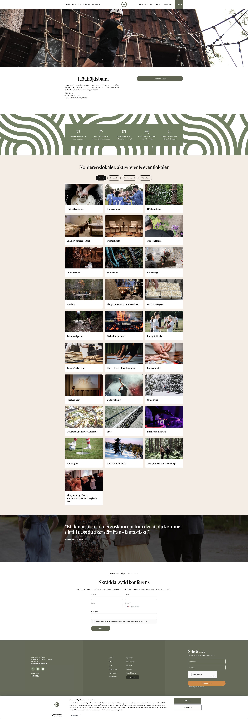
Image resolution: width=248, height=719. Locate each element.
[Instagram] (38, 669)
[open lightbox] (124, 38)
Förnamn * (94, 594)
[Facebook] (33, 669)
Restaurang (96, 4)
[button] (143, 4)
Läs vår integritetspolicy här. (196, 687)
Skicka (100, 628)
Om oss (129, 665)
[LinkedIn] (43, 669)
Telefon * (127, 603)
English (132, 677)
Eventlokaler (114, 178)
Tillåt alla (188, 701)
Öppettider (130, 661)
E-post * (93, 603)
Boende (67, 4)
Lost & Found (131, 673)
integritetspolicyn (142, 621)
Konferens (86, 4)
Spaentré (129, 658)
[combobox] (129, 606)
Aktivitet (101, 178)
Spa (79, 4)
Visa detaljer (74, 715)
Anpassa (186, 707)
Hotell (111, 658)
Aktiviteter (112, 677)
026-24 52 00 (34, 661)
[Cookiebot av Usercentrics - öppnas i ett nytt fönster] (56, 715)
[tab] (118, 573)
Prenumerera (206, 683)
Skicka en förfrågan (160, 79)
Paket (74, 4)
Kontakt (158, 4)
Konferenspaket (129, 178)
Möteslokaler (145, 178)
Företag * (127, 594)
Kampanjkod (95, 612)
